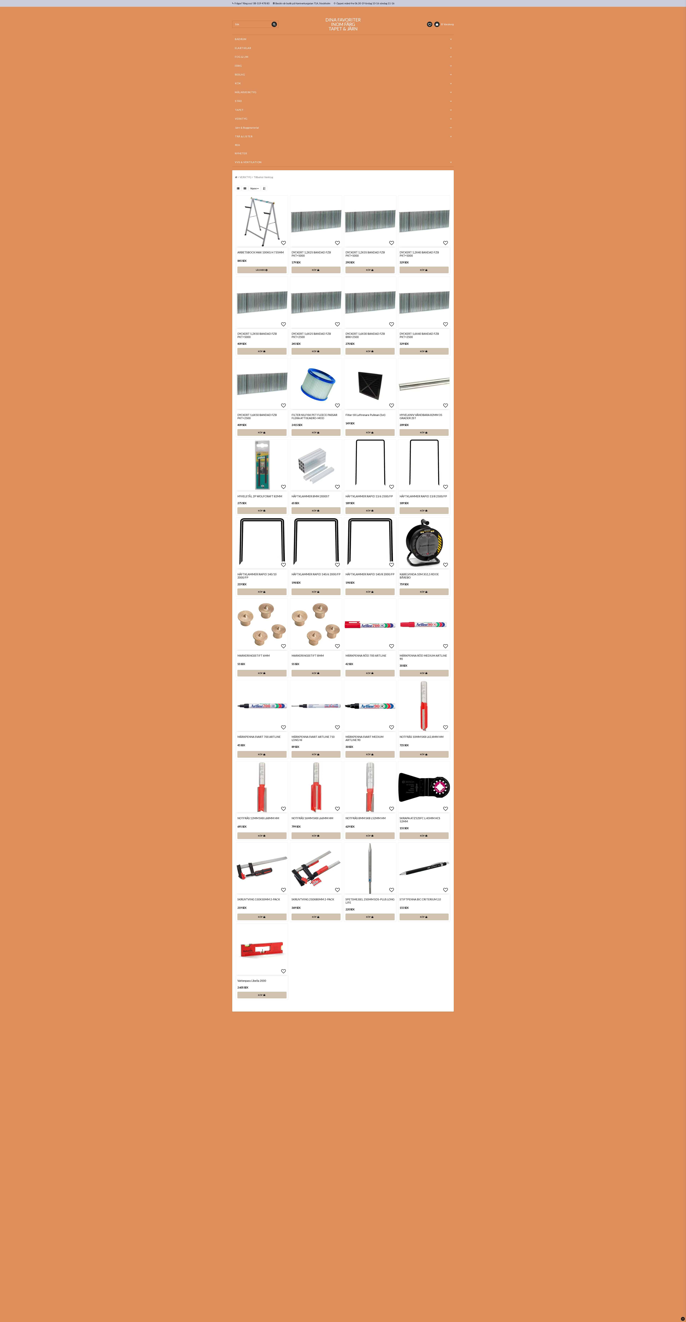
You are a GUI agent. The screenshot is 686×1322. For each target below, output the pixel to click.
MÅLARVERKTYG (245, 92)
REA (237, 144)
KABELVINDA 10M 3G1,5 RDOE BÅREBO (419, 576)
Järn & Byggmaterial (247, 127)
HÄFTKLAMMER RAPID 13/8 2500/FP (423, 496)
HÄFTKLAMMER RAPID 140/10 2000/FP (257, 576)
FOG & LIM (241, 56)
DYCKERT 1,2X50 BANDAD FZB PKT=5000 (257, 335)
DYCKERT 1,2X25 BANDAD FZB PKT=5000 (311, 254)
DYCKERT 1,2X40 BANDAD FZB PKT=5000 (419, 254)
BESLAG (240, 74)
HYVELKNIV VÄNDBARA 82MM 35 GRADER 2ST (421, 416)
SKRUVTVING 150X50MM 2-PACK (258, 899)
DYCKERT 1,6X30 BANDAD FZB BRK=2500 (365, 335)
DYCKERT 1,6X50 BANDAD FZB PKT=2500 (257, 416)
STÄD (238, 100)
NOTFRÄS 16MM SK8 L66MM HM (312, 818)
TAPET (239, 109)
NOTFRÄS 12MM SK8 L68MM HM (258, 818)
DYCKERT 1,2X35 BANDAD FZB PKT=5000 (365, 254)
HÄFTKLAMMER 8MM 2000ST (310, 496)
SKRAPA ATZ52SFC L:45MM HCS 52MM (420, 819)
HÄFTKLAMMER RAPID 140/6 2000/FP (316, 574)
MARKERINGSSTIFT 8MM (308, 655)
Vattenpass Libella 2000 (251, 980)
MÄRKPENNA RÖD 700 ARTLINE (366, 655)
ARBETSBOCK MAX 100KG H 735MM (260, 252)
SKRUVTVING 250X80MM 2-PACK (313, 899)
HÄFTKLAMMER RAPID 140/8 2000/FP (370, 574)
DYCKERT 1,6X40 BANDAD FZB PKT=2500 (419, 335)
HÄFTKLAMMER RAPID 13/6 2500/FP (369, 496)
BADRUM (240, 39)
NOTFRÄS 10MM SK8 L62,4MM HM (421, 736)
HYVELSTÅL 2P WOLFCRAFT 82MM (259, 496)
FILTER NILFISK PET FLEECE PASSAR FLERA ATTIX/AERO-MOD (314, 416)
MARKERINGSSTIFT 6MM (253, 655)
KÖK (238, 83)
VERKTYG (241, 118)
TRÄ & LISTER (243, 136)
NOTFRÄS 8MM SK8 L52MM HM (366, 818)
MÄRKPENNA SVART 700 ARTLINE (258, 736)
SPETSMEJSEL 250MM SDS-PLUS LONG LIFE (370, 901)
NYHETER (241, 153)
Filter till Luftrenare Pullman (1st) (365, 414)
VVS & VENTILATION (248, 162)
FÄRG (238, 65)
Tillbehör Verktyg (263, 177)
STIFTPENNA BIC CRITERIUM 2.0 (420, 899)
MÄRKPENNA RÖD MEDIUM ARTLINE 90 (423, 657)
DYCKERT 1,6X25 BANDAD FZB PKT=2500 (311, 335)
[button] (429, 24)
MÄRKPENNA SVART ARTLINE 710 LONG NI (313, 738)
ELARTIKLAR (243, 48)
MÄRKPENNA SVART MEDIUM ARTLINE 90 (364, 738)
